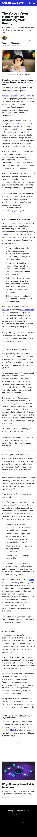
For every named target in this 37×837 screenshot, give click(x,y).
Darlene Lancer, (8, 234)
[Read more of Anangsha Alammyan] (4, 38)
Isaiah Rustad (17, 74)
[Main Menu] (33, 3)
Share (31, 41)
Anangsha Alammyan (13, 3)
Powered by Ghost (18, 822)
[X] (17, 814)
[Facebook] (20, 814)
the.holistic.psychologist (23, 124)
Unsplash (27, 74)
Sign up (19, 818)
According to (16, 96)
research (5, 310)
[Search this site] (30, 3)
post (18, 126)
